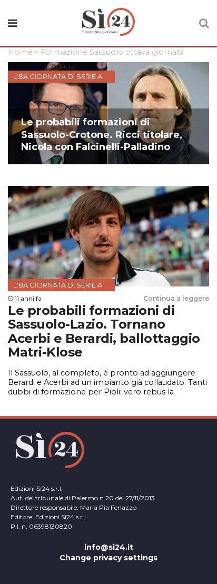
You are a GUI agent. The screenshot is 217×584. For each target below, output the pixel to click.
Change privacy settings (108, 557)
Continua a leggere (176, 298)
